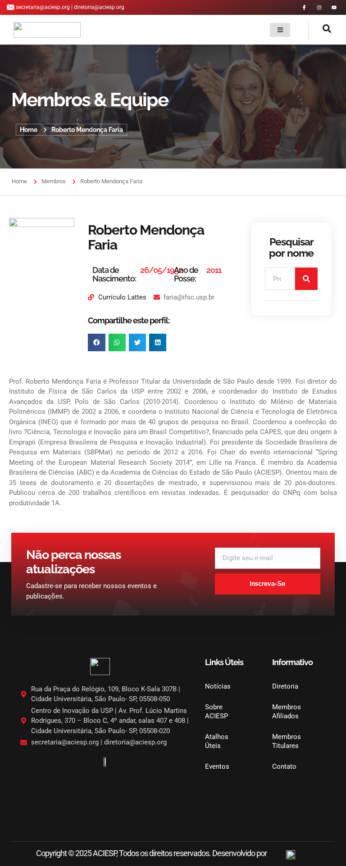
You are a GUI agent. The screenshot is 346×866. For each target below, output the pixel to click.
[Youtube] (334, 7)
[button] (320, 31)
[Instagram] (319, 7)
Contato (284, 766)
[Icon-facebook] (304, 7)
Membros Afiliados (286, 711)
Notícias (218, 686)
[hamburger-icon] (280, 30)
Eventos (217, 766)
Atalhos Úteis (216, 741)
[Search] (306, 279)
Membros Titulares (286, 741)
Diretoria (285, 686)
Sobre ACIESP (216, 711)
